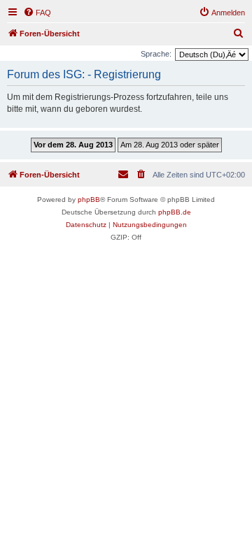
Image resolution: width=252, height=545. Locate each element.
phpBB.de (174, 212)
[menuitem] (37, 12)
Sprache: (156, 54)
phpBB (89, 199)
